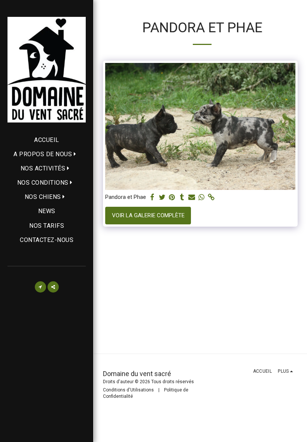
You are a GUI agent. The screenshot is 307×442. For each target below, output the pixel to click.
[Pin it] (172, 197)
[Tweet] (162, 197)
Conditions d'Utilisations (128, 390)
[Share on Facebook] (152, 197)
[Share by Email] (191, 197)
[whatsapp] (201, 197)
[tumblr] (181, 197)
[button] (46, 154)
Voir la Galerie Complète (148, 215)
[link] (211, 197)
